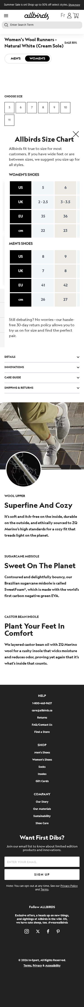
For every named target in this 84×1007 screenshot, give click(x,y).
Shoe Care (42, 823)
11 (9, 120)
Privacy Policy (69, 886)
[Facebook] (48, 931)
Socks (42, 767)
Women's (37, 58)
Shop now (74, 5)
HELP (42, 696)
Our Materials (42, 809)
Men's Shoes (42, 752)
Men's (16, 58)
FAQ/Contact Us (42, 724)
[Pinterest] (58, 931)
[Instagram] (26, 931)
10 (65, 107)
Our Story (42, 801)
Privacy (37, 965)
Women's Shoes (42, 759)
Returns (42, 717)
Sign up (42, 874)
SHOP (42, 745)
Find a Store (42, 732)
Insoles (42, 774)
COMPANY (42, 794)
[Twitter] (38, 931)
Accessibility (52, 965)
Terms (44, 889)
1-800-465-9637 (42, 703)
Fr (63, 15)
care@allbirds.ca (42, 710)
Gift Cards (42, 781)
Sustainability (42, 816)
